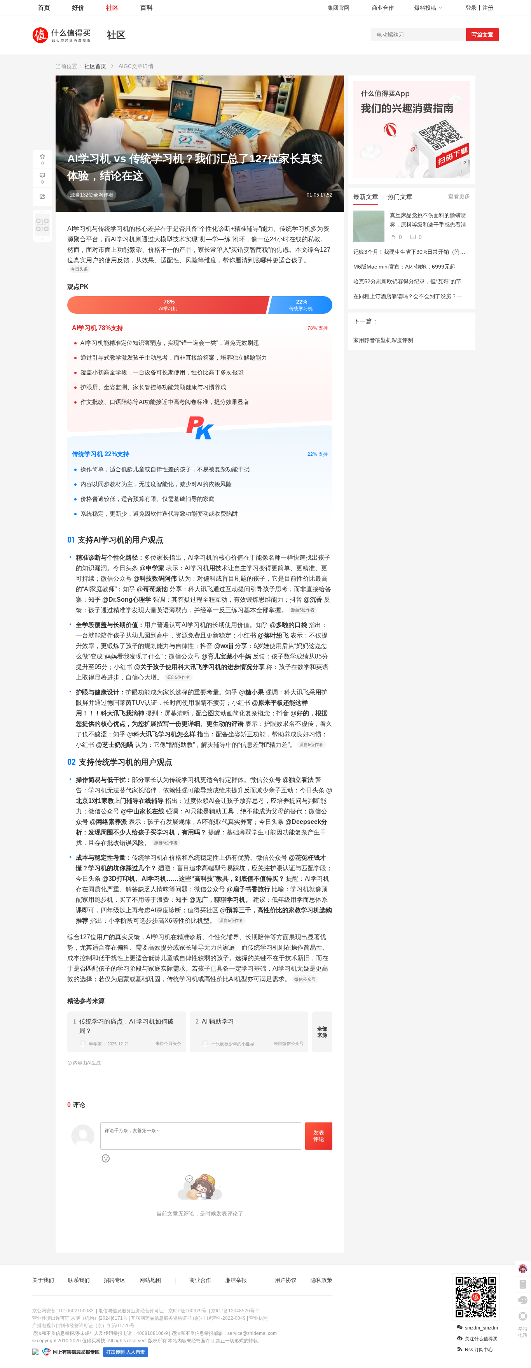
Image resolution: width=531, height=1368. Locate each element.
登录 (471, 8)
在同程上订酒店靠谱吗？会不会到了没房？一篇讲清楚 (418, 296)
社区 (112, 7)
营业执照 (258, 1318)
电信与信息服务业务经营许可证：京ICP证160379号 (152, 1311)
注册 (487, 8)
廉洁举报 (236, 1280)
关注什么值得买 (481, 1339)
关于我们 (43, 1280)
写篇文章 (482, 35)
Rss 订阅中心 (479, 1349)
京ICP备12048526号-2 (235, 1311)
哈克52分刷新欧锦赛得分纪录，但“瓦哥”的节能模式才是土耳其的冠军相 (440, 281)
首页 (44, 7)
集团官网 (338, 8)
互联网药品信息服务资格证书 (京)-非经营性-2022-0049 (188, 1318)
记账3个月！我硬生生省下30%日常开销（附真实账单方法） (425, 252)
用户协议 (286, 1280)
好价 (78, 7)
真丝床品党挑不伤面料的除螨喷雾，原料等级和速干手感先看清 (428, 220)
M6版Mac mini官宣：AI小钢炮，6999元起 (404, 266)
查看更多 (459, 196)
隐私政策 (321, 1280)
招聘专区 (115, 1280)
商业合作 (383, 8)
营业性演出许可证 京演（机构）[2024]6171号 (80, 1318)
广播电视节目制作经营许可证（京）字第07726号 (83, 1325)
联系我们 (79, 1280)
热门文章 (400, 196)
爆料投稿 (425, 8)
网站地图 (150, 1280)
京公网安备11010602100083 (63, 1311)
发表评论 (318, 1135)
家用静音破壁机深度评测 (383, 340)
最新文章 (365, 196)
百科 (146, 7)
